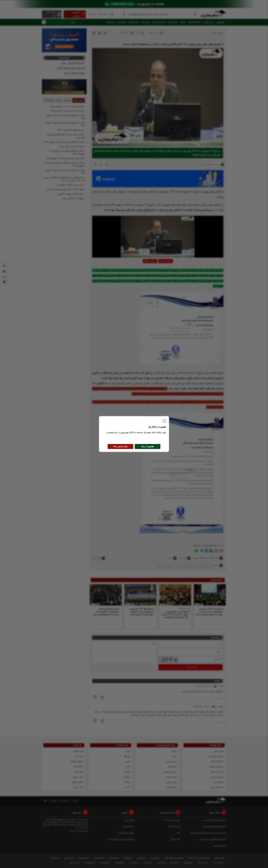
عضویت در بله (147, 446)
